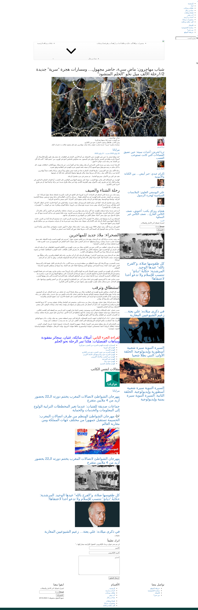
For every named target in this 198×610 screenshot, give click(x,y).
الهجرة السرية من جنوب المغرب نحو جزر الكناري (98, 352)
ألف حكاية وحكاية (187, 22)
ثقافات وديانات (188, 8)
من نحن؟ (190, 30)
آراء (192, 6)
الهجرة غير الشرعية (108, 359)
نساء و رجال (189, 10)
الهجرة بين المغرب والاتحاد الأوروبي (103, 356)
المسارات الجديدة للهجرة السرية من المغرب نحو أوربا (97, 345)
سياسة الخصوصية (187, 27)
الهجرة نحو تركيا (109, 361)
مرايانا (116, 149)
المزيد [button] (162, 220)
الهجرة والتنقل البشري (107, 363)
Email (162, 226)
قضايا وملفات (188, 12)
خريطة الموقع (188, 32)
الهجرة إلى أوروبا (109, 347)
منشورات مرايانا (188, 19)
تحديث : (107, 153)
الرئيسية (190, 3)
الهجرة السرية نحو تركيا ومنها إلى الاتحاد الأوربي (99, 354)
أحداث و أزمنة (188, 17)
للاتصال (191, 25)
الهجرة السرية (110, 350)
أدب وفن (190, 15)
